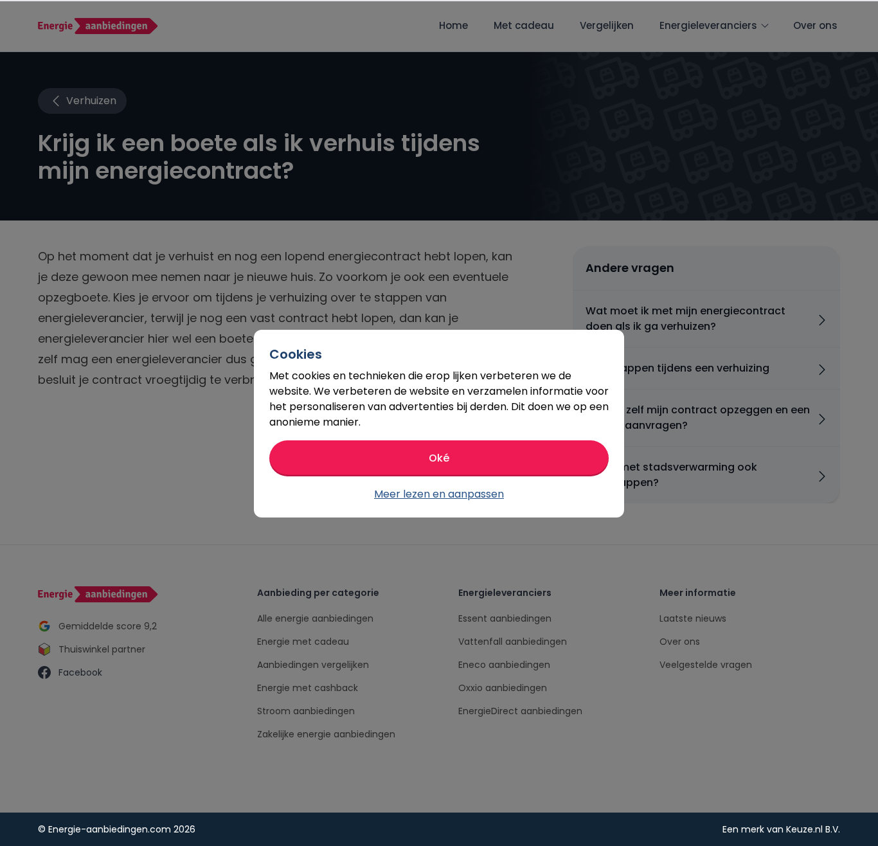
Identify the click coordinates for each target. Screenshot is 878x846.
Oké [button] (439, 458)
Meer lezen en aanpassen (439, 494)
